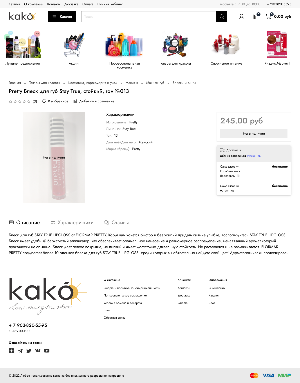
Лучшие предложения (22, 63)
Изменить (254, 156)
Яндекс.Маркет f (277, 63)
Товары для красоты (175, 63)
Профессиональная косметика (124, 65)
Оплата (87, 4)
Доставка (71, 4)
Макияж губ (155, 82)
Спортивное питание (226, 63)
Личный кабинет (110, 4)
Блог (107, 310)
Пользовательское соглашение (125, 295)
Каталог (14, 4)
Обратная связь (114, 317)
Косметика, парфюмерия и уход (92, 82)
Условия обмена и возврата (123, 303)
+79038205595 (279, 4)
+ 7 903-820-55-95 (28, 325)
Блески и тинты (184, 82)
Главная (15, 82)
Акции (74, 63)
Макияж (132, 82)
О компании (33, 4)
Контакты (53, 4)
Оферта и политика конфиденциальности (132, 288)
